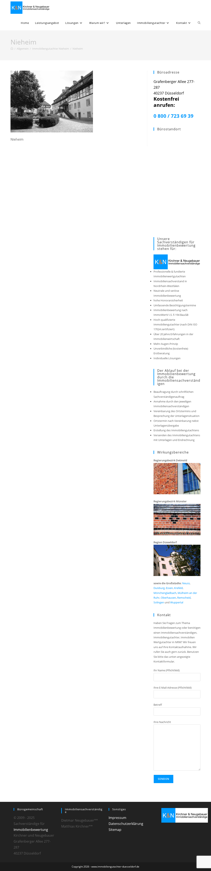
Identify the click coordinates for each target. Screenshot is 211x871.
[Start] (12, 48)
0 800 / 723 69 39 (173, 115)
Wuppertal (176, 602)
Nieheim (78, 48)
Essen (169, 588)
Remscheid (184, 597)
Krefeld (178, 588)
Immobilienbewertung (31, 829)
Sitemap (115, 829)
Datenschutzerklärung (126, 823)
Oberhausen (168, 597)
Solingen (159, 602)
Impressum (117, 817)
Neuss (186, 583)
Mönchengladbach (165, 593)
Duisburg (159, 588)
